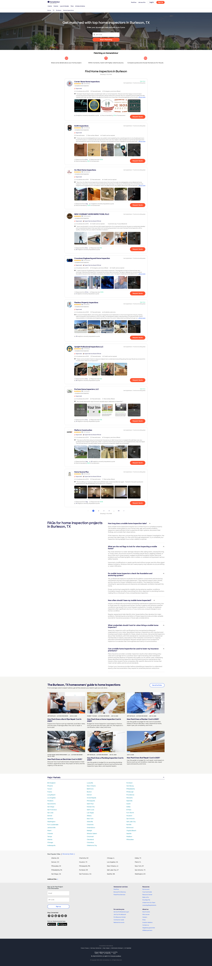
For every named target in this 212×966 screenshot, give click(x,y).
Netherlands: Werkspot (117, 948)
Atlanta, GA (55, 858)
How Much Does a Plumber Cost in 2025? (143, 719)
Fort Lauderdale (52, 824)
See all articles (157, 685)
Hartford (50, 819)
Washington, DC (140, 874)
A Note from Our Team (148, 902)
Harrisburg (130, 786)
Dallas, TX (138, 858)
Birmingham (51, 783)
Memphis (129, 798)
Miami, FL (138, 862)
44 (118, 511)
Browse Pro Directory (120, 892)
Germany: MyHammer (95, 948)
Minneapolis (91, 801)
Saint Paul (90, 804)
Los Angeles (51, 798)
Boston (89, 792)
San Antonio (130, 819)
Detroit (89, 795)
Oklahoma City (92, 845)
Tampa (49, 836)
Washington (51, 822)
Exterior (56, 6)
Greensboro (91, 827)
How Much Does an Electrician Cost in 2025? (64, 759)
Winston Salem (92, 833)
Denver (49, 816)
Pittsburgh (129, 792)
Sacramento (51, 804)
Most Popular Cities (53, 854)
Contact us (145, 925)
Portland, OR (83, 870)
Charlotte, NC (84, 858)
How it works (146, 912)
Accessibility (114, 953)
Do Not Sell (107, 953)
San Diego (50, 807)
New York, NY (139, 866)
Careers (144, 917)
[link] (106, 84)
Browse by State (68, 854)
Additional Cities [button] (52, 879)
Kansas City (91, 807)
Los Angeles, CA (112, 862)
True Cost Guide (147, 892)
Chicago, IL (111, 858)
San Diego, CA (56, 874)
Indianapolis (51, 845)
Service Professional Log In (121, 912)
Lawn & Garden (64, 6)
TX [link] (53, 10)
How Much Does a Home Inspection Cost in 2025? (104, 720)
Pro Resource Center (120, 917)
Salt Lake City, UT (113, 870)
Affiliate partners (147, 930)
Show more (142, 97)
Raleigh (89, 830)
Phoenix (50, 786)
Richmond (129, 827)
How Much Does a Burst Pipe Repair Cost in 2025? (64, 720)
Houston (129, 816)
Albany (89, 816)
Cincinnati (90, 836)
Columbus (90, 842)
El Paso (128, 810)
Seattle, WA (111, 874)
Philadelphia (130, 789)
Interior (50, 6)
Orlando (50, 833)
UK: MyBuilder (127, 948)
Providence (130, 795)
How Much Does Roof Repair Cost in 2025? (143, 758)
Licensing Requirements (149, 905)
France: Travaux (85, 948)
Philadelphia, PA (56, 870)
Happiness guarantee (148, 927)
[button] (80, 105)
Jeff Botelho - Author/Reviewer (57, 716)
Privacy (96, 953)
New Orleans (91, 786)
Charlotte (90, 824)
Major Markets (53, 777)
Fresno (49, 792)
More (72, 6)
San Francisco (52, 810)
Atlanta (49, 839)
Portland (129, 783)
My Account (145, 889)
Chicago (50, 842)
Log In (152, 2)
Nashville (129, 801)
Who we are (145, 914)
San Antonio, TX (140, 870)
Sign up (58, 906)
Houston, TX (83, 862)
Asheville (90, 822)
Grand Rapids (91, 798)
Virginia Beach (131, 830)
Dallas (128, 807)
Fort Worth (130, 813)
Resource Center (147, 894)
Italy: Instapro (106, 948)
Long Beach (51, 795)
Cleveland (90, 839)
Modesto (50, 801)
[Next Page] (124, 511)
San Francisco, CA (85, 874)
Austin (128, 804)
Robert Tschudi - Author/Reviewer (98, 716)
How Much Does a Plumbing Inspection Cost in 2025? (105, 759)
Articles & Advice (80, 6)
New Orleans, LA (112, 866)
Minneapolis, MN (84, 866)
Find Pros (116, 889)
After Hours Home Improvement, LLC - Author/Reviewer (64, 754)
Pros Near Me (146, 900)
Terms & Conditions (116, 956)
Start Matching (106, 40)
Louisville (90, 783)
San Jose (50, 813)
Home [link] (49, 10)
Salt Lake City (131, 822)
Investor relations (147, 922)
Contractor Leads (119, 920)
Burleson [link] (58, 10)
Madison (129, 836)
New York (90, 819)
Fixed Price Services (119, 894)
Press (144, 920)
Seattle (128, 833)
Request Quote (138, 117)
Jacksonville (51, 827)
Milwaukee (130, 839)
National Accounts (119, 922)
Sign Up (160, 2)
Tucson (49, 789)
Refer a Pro (145, 897)
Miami (49, 830)
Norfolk (128, 824)
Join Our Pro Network (120, 914)
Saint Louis (90, 810)
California (101, 953)
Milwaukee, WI (56, 866)
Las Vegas (90, 813)
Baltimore (90, 789)
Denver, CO (55, 862)
